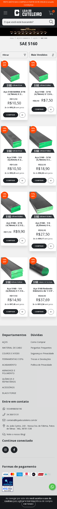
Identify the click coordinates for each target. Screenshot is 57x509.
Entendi (29, 504)
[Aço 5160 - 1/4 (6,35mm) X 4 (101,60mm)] (51, 246)
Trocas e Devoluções (41, 359)
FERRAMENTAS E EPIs (12, 359)
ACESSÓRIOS (8, 387)
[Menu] (5, 13)
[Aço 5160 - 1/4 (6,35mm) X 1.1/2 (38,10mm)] (22, 311)
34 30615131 (13, 414)
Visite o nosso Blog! (16, 434)
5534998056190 (14, 408)
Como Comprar (38, 342)
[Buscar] (51, 21)
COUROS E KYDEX (10, 353)
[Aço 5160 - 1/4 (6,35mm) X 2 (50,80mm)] (22, 180)
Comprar (10, 115)
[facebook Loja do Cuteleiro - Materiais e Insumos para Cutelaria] (14, 449)
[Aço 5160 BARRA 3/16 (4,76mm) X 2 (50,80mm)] (22, 115)
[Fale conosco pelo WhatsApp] (52, 486)
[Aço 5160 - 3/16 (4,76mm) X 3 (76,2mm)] (51, 180)
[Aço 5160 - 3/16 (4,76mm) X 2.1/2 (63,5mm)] (22, 240)
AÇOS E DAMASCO (23, 38)
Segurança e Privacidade (42, 353)
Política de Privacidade (41, 364)
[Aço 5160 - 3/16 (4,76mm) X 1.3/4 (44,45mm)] (51, 109)
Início (12, 38)
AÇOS (35, 38)
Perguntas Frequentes (41, 347)
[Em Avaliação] (7, 484)
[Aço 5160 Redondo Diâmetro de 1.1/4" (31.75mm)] (51, 311)
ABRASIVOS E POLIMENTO (8, 372)
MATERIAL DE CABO (12, 347)
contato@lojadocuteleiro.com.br (22, 420)
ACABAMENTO (9, 364)
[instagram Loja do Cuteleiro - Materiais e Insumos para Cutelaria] (5, 449)
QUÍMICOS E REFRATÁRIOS (9, 380)
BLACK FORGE (9, 393)
